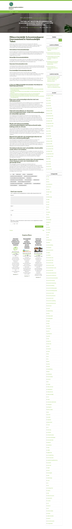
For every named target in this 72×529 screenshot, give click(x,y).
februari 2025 (49, 141)
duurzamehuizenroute (51, 303)
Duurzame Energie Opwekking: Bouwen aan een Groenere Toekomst (53, 49)
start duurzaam (50, 457)
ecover (48, 308)
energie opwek (50, 315)
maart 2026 (49, 108)
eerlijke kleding (50, 310)
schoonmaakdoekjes (51, 437)
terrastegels (49, 472)
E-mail (12, 210)
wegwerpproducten (22, 185)
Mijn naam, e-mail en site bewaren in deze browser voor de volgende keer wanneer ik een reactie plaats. (27, 221)
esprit (48, 323)
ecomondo (49, 305)
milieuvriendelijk (13, 181)
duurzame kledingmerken (52, 290)
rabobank (49, 419)
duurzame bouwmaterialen (52, 277)
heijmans (49, 341)
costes (48, 232)
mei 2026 (49, 103)
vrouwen (48, 500)
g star (48, 331)
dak (48, 237)
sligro (48, 447)
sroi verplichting (50, 455)
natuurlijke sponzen (27, 183)
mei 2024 (49, 163)
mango (48, 384)
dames (48, 242)
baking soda (18, 174)
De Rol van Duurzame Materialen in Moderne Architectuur (38, 242)
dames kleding (50, 245)
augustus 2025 (50, 125)
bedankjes (49, 219)
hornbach (49, 348)
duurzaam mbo (50, 260)
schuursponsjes (50, 440)
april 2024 (49, 166)
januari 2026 (49, 113)
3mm (48, 181)
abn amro (49, 186)
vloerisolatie (49, 498)
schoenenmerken (50, 434)
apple (48, 199)
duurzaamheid (29, 174)
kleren (48, 371)
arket (48, 202)
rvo (47, 427)
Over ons (11, 11)
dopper (48, 252)
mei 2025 (49, 133)
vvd (48, 503)
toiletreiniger (49, 477)
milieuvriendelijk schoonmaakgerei (24, 181)
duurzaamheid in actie (51, 267)
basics (48, 217)
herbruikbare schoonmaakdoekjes (16, 179)
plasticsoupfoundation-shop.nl (16, 8)
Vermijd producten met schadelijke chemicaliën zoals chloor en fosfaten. (25, 94)
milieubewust (49, 389)
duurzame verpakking (51, 300)
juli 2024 (48, 158)
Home (21, 17)
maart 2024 (49, 169)
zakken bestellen (50, 515)
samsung (49, 429)
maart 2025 (49, 138)
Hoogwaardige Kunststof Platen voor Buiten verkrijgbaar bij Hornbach (53, 58)
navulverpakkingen (36, 183)
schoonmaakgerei (13, 185)
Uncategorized (28, 17)
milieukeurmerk (36, 179)
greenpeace (49, 333)
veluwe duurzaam (50, 495)
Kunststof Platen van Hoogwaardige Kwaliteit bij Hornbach (52, 68)
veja (48, 493)
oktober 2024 (49, 151)
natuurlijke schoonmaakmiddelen (16, 183)
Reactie (12, 195)
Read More (15, 274)
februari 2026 (49, 110)
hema (48, 346)
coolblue (48, 229)
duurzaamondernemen (51, 272)
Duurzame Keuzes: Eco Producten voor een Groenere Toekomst (15, 242)
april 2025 (49, 136)
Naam (12, 206)
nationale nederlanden (51, 402)
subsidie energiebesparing (52, 460)
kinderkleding (49, 369)
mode (48, 399)
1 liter (48, 176)
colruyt (48, 227)
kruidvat (48, 379)
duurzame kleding (50, 285)
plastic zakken (50, 409)
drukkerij (48, 255)
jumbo (48, 364)
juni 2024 (49, 161)
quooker (48, 417)
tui (47, 483)
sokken (48, 450)
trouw (48, 480)
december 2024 (50, 146)
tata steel (49, 465)
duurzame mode (50, 293)
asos (48, 207)
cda (48, 224)
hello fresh (49, 343)
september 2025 (50, 123)
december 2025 (50, 115)
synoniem (49, 462)
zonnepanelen (50, 523)
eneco (48, 313)
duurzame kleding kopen (52, 288)
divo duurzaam (50, 250)
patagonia (49, 407)
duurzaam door (50, 257)
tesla (48, 475)
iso (47, 358)
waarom (48, 505)
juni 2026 (49, 100)
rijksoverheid (49, 422)
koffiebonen (49, 374)
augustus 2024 (50, 156)
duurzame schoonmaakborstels (16, 176)
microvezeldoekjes (28, 179)
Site (11, 215)
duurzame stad (50, 298)
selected (49, 442)
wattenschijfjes (50, 510)
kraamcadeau (50, 376)
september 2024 (50, 153)
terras (48, 470)
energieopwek (50, 318)
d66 (48, 234)
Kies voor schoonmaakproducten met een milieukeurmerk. (22, 87)
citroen (24, 174)
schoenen (49, 432)
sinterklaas (49, 445)
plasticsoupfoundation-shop (33, 27)
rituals (48, 424)
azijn (13, 174)
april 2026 (49, 105)
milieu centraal (50, 386)
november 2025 (50, 118)
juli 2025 (48, 128)
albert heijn (49, 191)
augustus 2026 (50, 95)
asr (48, 209)
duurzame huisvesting (51, 283)
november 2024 (50, 148)
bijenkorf (49, 222)
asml (48, 204)
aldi (48, 194)
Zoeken (54, 37)
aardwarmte (49, 184)
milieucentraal (50, 391)
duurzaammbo (50, 270)
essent (48, 326)
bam (48, 214)
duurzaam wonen (50, 265)
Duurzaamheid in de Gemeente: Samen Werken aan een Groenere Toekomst (27, 243)
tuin (48, 485)
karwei (48, 366)
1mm (48, 179)
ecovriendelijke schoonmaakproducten (17, 177)
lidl (47, 381)
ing (47, 356)
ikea (48, 353)
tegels (48, 467)
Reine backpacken (50, 84)
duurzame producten (51, 295)
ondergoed (49, 404)
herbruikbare (29, 177)
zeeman (48, 518)
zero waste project (50, 521)
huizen (48, 351)
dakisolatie (49, 239)
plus (48, 412)
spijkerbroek (49, 452)
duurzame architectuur (51, 275)
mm (48, 396)
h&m (48, 338)
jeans (48, 361)
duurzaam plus (50, 262)
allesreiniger (49, 196)
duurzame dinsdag (51, 280)
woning (48, 513)
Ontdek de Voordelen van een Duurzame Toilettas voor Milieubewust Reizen (53, 80)
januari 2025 (49, 143)
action (48, 189)
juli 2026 (48, 98)
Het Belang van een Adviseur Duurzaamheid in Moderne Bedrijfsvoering (52, 63)
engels (48, 320)
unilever (48, 490)
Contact (16, 11)
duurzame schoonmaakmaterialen (30, 176)
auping (48, 212)
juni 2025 (49, 131)
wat (48, 508)
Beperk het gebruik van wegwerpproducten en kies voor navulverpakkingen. (25, 93)
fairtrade (49, 328)
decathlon (49, 247)
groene (48, 336)
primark (48, 414)
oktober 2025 (49, 120)
